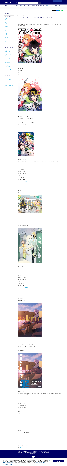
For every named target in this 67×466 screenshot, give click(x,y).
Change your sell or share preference (40, 462)
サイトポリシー (35, 452)
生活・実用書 (7, 27)
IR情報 (21, 451)
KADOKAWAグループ (46, 451)
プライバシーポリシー (30, 452)
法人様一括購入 (41, 451)
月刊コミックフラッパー (8, 58)
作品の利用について (20, 452)
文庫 (5, 19)
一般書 (6, 23)
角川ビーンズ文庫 (7, 51)
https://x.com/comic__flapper (24, 447)
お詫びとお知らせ (7, 80)
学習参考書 (6, 26)
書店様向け (36, 451)
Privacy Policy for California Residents (7, 464)
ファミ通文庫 (7, 65)
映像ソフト (6, 42)
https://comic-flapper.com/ (27, 445)
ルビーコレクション (7, 70)
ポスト (54, 10)
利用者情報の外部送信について (33, 453)
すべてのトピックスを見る (9, 85)
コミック (6, 22)
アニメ (6, 41)
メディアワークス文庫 (8, 69)
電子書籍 (6, 33)
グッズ (56, 5)
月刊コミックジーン (7, 55)
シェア (58, 10)
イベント (6, 34)
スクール (60, 5)
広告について (27, 451)
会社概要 (19, 451)
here (49, 460)
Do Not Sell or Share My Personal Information (43, 452)
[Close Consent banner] (66, 459)
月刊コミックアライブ (8, 54)
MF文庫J (6, 50)
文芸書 (6, 18)
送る (61, 10)
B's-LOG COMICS (7, 62)
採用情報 (24, 451)
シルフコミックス (7, 59)
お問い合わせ (24, 452)
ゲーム (51, 5)
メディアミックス (7, 76)
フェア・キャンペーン (8, 79)
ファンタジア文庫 (7, 66)
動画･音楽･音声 (7, 37)
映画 (5, 30)
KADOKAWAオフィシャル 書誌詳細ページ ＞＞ (24, 181)
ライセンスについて (32, 451)
